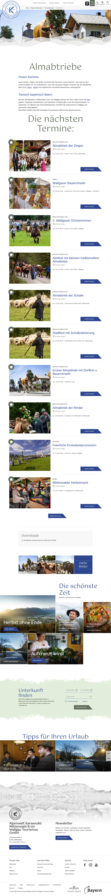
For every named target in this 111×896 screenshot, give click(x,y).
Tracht (29, 87)
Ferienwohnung (73, 701)
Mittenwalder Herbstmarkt (70, 482)
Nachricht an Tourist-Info (18, 847)
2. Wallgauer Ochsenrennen (72, 220)
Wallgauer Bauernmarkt (69, 183)
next (108, 758)
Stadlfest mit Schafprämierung (73, 333)
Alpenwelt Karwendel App (45, 864)
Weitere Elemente (55, 516)
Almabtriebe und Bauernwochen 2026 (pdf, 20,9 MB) (40, 540)
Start (27, 8)
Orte (88, 100)
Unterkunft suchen (81, 707)
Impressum (12, 885)
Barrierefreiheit (69, 874)
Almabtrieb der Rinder (68, 408)
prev (108, 753)
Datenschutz (30, 885)
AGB (21, 885)
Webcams (102, 4)
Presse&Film (57, 885)
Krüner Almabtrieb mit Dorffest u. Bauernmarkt (75, 372)
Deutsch (11, 888)
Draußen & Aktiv (54, 3)
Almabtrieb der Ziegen (68, 145)
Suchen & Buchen (70, 864)
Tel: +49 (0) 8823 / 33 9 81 (17, 842)
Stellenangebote (70, 870)
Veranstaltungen (49, 8)
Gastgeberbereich (43, 885)
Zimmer (85, 701)
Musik (35, 87)
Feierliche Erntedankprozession (74, 445)
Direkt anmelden (62, 838)
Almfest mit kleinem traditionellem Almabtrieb (76, 259)
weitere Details (89, 169)
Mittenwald (12, 864)
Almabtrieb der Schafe (68, 295)
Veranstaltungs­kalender (44, 874)
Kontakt (67, 867)
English (20, 888)
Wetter (97, 4)
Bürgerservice (13, 874)
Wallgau (11, 870)
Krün (10, 867)
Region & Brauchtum (39, 3)
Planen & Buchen (68, 3)
